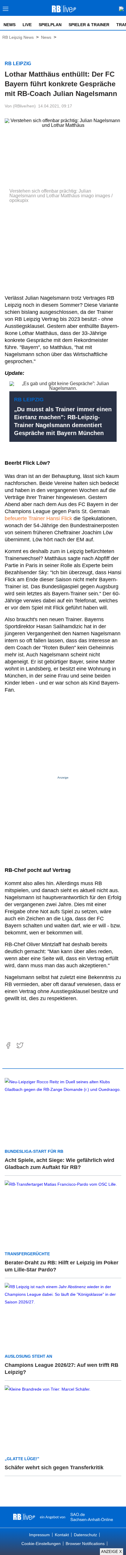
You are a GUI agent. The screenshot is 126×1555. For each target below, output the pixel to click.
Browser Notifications (85, 1543)
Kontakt (62, 1535)
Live (27, 24)
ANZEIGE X (111, 1551)
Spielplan (50, 24)
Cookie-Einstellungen (41, 1543)
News (10, 24)
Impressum (39, 1535)
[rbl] (24, 1517)
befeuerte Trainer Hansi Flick (38, 518)
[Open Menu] (5, 10)
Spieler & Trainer (89, 24)
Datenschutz (85, 1535)
